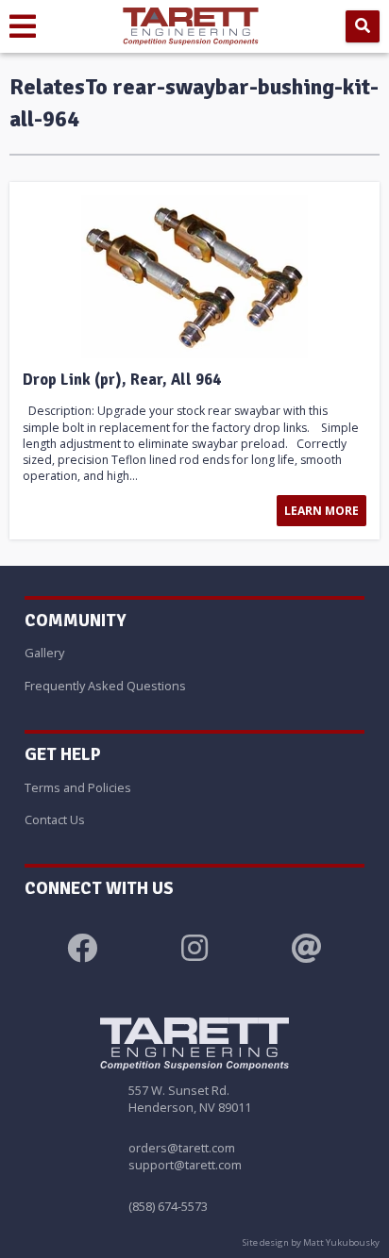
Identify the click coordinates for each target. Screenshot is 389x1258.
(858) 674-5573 (168, 1206)
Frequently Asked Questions (105, 685)
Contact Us (55, 819)
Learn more (321, 511)
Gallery (44, 652)
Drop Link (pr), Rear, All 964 (122, 380)
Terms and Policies (78, 787)
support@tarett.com (185, 1164)
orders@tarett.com (181, 1147)
